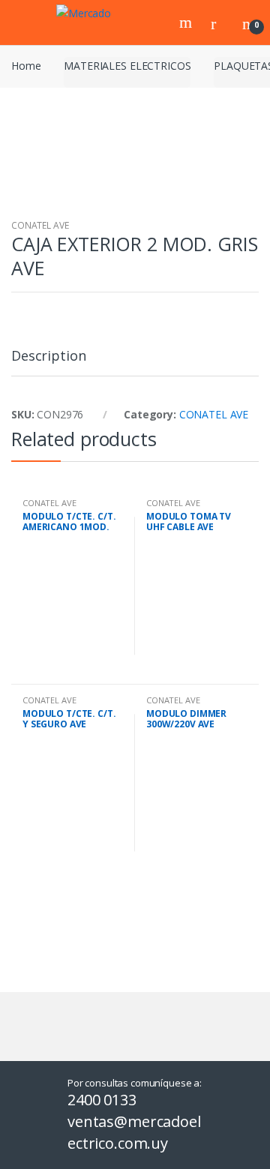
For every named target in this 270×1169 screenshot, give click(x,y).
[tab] (48, 362)
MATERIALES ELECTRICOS (127, 65)
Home (25, 65)
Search (187, 22)
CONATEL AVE (39, 225)
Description (48, 356)
